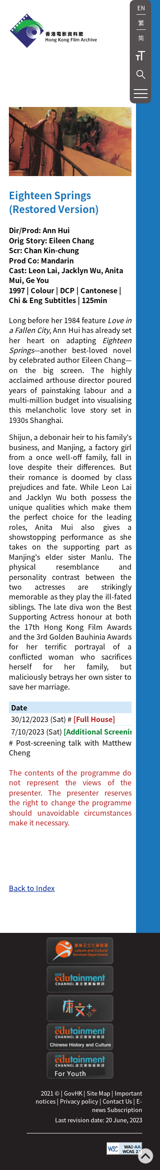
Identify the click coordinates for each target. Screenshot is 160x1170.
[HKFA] (53, 31)
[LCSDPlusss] (80, 1019)
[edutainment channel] (80, 990)
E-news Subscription (117, 1105)
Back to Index (32, 888)
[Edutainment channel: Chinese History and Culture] (80, 1047)
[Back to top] (145, 1157)
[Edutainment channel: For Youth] (80, 1076)
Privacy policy (79, 1101)
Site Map (98, 1093)
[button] (140, 74)
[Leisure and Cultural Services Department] (80, 961)
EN (141, 8)
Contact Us (117, 1101)
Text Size (140, 55)
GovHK (73, 1093)
